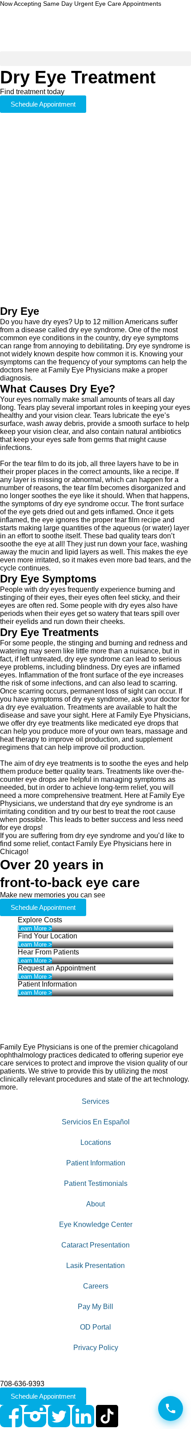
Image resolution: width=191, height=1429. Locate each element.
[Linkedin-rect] (83, 1416)
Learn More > (35, 928)
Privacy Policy (95, 1347)
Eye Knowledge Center (95, 1224)
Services (95, 1101)
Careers (95, 1286)
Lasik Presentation (95, 1265)
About (95, 1204)
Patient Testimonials (95, 1183)
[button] (95, 58)
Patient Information (95, 1163)
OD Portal (95, 1327)
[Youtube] (131, 1416)
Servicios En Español (96, 1122)
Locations (95, 1142)
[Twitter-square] (59, 1416)
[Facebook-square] (11, 1416)
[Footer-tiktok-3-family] (107, 1416)
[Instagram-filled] (35, 1416)
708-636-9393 (22, 1384)
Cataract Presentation (95, 1245)
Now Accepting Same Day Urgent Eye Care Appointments (80, 3)
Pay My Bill (95, 1306)
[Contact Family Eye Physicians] (170, 1408)
